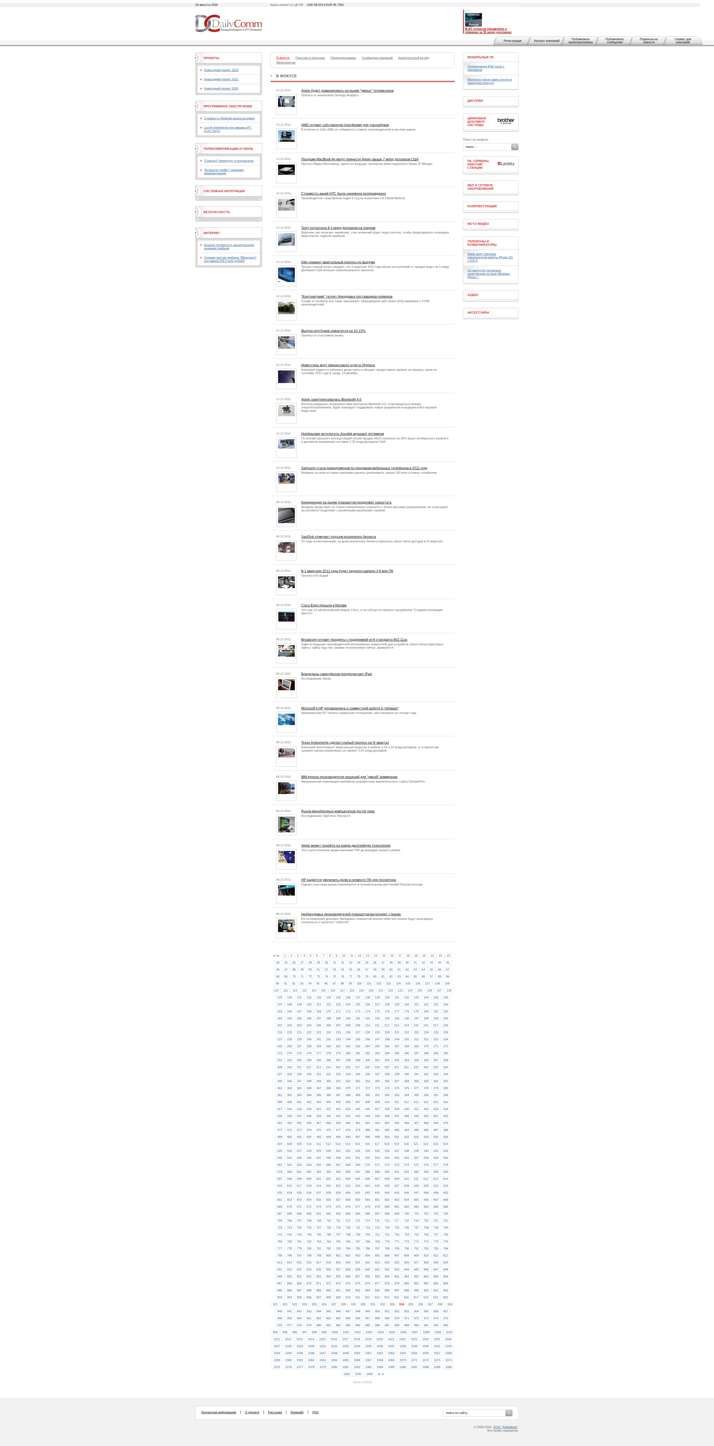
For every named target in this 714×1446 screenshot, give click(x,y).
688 (289, 1213)
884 (445, 1283)
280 (348, 1053)
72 (310, 976)
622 (348, 1185)
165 (279, 1011)
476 (328, 1130)
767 (357, 1241)
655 (318, 1199)
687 (279, 1213)
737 (416, 1227)
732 (367, 1227)
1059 (277, 1360)
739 (435, 1227)
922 (285, 1304)
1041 (437, 1346)
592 (406, 1171)
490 (289, 1137)
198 (426, 1018)
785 (357, 1248)
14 (375, 955)
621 (338, 1185)
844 (406, 1269)
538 (406, 1151)
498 (367, 1137)
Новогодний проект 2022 (221, 70)
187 (318, 1018)
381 (279, 1095)
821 (357, 1262)
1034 (357, 1346)
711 (338, 1220)
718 (406, 1220)
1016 (334, 1339)
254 (445, 1039)
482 (387, 1130)
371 (357, 1088)
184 (289, 1018)
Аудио (472, 295)
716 (386, 1220)
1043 (277, 1353)
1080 (334, 1367)
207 (338, 1025)
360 (426, 1081)
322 (406, 1067)
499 (377, 1137)
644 (387, 1192)
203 (299, 1025)
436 (289, 1116)
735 (396, 1227)
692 (328, 1213)
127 (439, 990)
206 (328, 1025)
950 (377, 1311)
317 (357, 1067)
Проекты (211, 58)
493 (318, 1137)
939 (449, 1304)
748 (348, 1234)
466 (406, 1123)
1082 (357, 1367)
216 (425, 1025)
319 (377, 1067)
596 (445, 1171)
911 (357, 1297)
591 (396, 1171)
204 (309, 1025)
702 (426, 1213)
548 (328, 1157)
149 (299, 1004)
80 (375, 976)
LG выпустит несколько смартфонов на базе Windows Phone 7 (488, 274)
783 (338, 1248)
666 (426, 1199)
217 (435, 1025)
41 (415, 962)
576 (426, 1164)
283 (377, 1053)
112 (295, 990)
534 (367, 1151)
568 (348, 1164)
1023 (414, 1339)
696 (367, 1213)
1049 (345, 1353)
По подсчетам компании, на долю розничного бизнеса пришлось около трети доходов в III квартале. (372, 541)
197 (416, 1018)
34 (358, 962)
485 (416, 1130)
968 (377, 1318)
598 (289, 1178)
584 (328, 1171)
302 (387, 1060)
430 (406, 1109)
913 (377, 1297)
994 (275, 1332)
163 (435, 1004)
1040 (425, 1346)
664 (406, 1199)
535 (377, 1151)
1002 (357, 1332)
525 (279, 1151)
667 (435, 1199)
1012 (288, 1339)
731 (357, 1227)
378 (426, 1088)
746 (328, 1234)
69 (286, 976)
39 (399, 962)
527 (299, 1151)
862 (406, 1276)
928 (343, 1304)
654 (309, 1199)
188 (328, 1018)
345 (279, 1081)
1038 (402, 1346)
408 (367, 1102)
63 (415, 969)
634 (289, 1192)
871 (318, 1283)
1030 (311, 1346)
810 (426, 1255)
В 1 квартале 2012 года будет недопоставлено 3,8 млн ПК (347, 571)
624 (367, 1185)
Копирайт (297, 1412)
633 (279, 1192)
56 (358, 969)
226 (348, 1032)
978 (299, 1325)
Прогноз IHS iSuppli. (315, 575)
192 (367, 1018)
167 (299, 1011)
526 (289, 1151)
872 (328, 1283)
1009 (437, 1332)
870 (309, 1283)
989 (406, 1325)
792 (426, 1248)
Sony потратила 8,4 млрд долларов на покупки (338, 228)
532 (348, 1151)
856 (348, 1276)
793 (435, 1248)
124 (410, 990)
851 (299, 1276)
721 (435, 1220)
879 (396, 1283)
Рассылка (275, 1412)
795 (279, 1255)
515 (357, 1144)
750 (367, 1234)
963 (328, 1318)
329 (299, 1074)
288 (426, 1053)
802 (348, 1255)
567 (338, 1164)
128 (449, 990)
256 (289, 1046)
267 (396, 1046)
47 (286, 969)
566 (328, 1164)
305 (416, 1060)
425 (357, 1109)
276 (309, 1053)
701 (416, 1213)
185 (299, 1018)
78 (358, 976)
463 (377, 1123)
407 (357, 1102)
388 (348, 1095)
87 (431, 976)
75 (334, 976)
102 (378, 983)
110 (276, 990)
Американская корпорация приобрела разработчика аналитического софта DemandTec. (363, 781)
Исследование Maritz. (316, 678)
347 (299, 1081)
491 (299, 1137)
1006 (403, 1332)
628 (406, 1185)
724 (289, 1227)
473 (299, 1130)
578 (445, 1164)
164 (445, 1004)
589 (377, 1171)
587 (357, 1171)
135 (338, 997)
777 (279, 1248)
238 (289, 1039)
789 (396, 1248)
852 (309, 1276)
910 (348, 1297)
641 (357, 1192)
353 (357, 1081)
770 (387, 1241)
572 (387, 1164)
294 (309, 1060)
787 (377, 1248)
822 (367, 1262)
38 (391, 962)
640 (348, 1192)
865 (435, 1276)
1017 (345, 1339)
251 (416, 1039)
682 (406, 1206)
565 (318, 1164)
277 (318, 1053)
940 (279, 1311)
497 (357, 1137)
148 (289, 1004)
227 (357, 1032)
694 (348, 1213)
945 (328, 1311)
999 (324, 1332)
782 (328, 1248)
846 (426, 1269)
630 (426, 1185)
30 (326, 962)
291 (279, 1060)
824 (387, 1262)
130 (289, 997)
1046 (311, 1353)
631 (435, 1185)
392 (387, 1095)
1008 (426, 1332)
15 (383, 955)
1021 (391, 1339)
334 (348, 1074)
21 (432, 955)
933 (392, 1304)
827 (416, 1262)
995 (285, 1332)
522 (425, 1144)
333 (338, 1074)
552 (367, 1157)
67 (447, 969)
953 (406, 1311)
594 (426, 1171)
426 (367, 1109)
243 (338, 1039)
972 (416, 1318)
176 (387, 1011)
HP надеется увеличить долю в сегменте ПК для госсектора (348, 880)
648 (426, 1192)
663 (396, 1199)
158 (387, 1004)
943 (309, 1311)
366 (309, 1088)
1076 (288, 1367)
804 (367, 1255)
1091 (346, 1374)
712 (347, 1220)
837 (338, 1269)
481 (377, 1130)
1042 (448, 1346)
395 (416, 1095)
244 (348, 1039)
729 (338, 1227)
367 (318, 1088)
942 (299, 1311)
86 (423, 976)
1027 (277, 1346)
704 (445, 1213)
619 (318, 1185)
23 (448, 955)
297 (338, 1060)
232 (406, 1032)
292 (289, 1060)
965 (348, 1318)
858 (367, 1276)
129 (279, 997)
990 (416, 1325)
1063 (322, 1360)
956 (435, 1311)
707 (299, 1220)
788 (387, 1248)
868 (289, 1283)
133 (318, 997)
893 (357, 1290)
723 (279, 1227)
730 (348, 1227)
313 (318, 1067)
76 (342, 976)
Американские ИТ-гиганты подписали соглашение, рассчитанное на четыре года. (359, 712)
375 (396, 1088)
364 (289, 1088)
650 (445, 1192)
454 (289, 1123)
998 (314, 1332)
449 (416, 1116)
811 (435, 1255)
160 (406, 1004)
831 (279, 1269)
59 (383, 969)
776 (445, 1241)
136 (348, 997)
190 (348, 1018)
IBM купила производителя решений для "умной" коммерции (349, 777)
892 (348, 1290)
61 (399, 969)
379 (435, 1088)
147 (279, 1004)
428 (387, 1109)
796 (289, 1255)
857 (357, 1276)
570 (367, 1164)
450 (426, 1116)
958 (279, 1318)
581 (299, 1171)
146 (445, 997)
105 (408, 983)
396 (426, 1095)
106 (417, 983)
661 (377, 1199)
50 (310, 969)
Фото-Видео (478, 223)
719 (416, 1220)
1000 (334, 1332)
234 (426, 1032)
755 (416, 1234)
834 (309, 1269)
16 (392, 955)
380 (445, 1088)
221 (299, 1032)
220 (289, 1032)
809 (416, 1255)
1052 (380, 1353)
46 (277, 969)
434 (445, 1109)
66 (439, 969)
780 (309, 1248)
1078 (311, 1367)
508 (289, 1144)
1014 (311, 1339)
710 (328, 1220)
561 (279, 1164)
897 (396, 1290)
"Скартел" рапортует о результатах (229, 160)
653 (299, 1199)
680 (387, 1206)
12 (359, 955)
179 (416, 1011)
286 (406, 1053)
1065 (345, 1360)
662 (387, 1199)
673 (318, 1206)
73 (318, 976)
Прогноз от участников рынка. (322, 335)
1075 (277, 1367)
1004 (380, 1332)
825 (396, 1262)
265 (377, 1046)
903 (279, 1297)
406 (348, 1102)
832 (289, 1269)
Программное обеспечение (228, 106)
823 (377, 1262)
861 (396, 1276)
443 (357, 1116)
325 (435, 1067)
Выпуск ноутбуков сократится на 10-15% (333, 331)
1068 (380, 1360)
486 (426, 1130)
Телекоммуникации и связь (228, 148)
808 (406, 1255)
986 (377, 1325)
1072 (425, 1360)
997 (304, 1332)
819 (338, 1262)
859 (377, 1276)
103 (388, 983)
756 (426, 1234)
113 (304, 990)
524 (445, 1144)
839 (357, 1269)
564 (309, 1164)
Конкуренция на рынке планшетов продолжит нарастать (346, 502)
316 (347, 1067)
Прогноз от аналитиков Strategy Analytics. (330, 95)
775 (435, 1241)
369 (338, 1088)
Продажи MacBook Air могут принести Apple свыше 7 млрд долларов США (360, 159)
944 (318, 1311)
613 (435, 1178)
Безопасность (217, 212)
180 (426, 1011)
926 (324, 1304)
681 (396, 1206)
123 (400, 990)
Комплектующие (482, 206)
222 (309, 1032)
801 (338, 1255)
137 (357, 997)
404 (328, 1102)
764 (328, 1241)
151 (318, 1004)
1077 (299, 1367)
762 (309, 1241)
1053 (391, 1353)
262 (348, 1046)
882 (426, 1283)
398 (445, 1095)
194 (387, 1018)
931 (372, 1304)
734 (387, 1227)
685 (435, 1206)
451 (435, 1116)
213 (396, 1025)
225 (338, 1032)
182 (445, 1011)
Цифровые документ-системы (476, 122)
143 (416, 997)
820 (348, 1262)
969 (387, 1318)
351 (338, 1081)
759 (279, 1241)
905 (299, 1297)
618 (309, 1185)
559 (435, 1157)
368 (328, 1088)
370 (348, 1088)
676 (348, 1206)
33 (350, 962)
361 (435, 1081)
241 (318, 1039)
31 (334, 962)
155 (357, 1004)
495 (338, 1137)
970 (396, 1318)
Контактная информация (218, 1412)
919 (435, 1297)
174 (367, 1011)
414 (425, 1102)
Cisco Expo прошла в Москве (324, 605)
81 (383, 976)
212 (386, 1025)
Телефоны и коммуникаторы (482, 243)
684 (426, 1206)
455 (299, 1123)
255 (279, 1046)
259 (318, 1046)
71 (302, 976)
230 (387, 1032)
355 (377, 1081)
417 (279, 1109)
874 (348, 1283)
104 (398, 983)
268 (406, 1046)
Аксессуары (478, 312)
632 (445, 1185)
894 (367, 1290)
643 (377, 1192)
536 (387, 1151)
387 (338, 1095)
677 (357, 1206)
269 (416, 1046)
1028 (288, 1346)
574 (406, 1164)
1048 (334, 1353)
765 (338, 1241)
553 (377, 1157)
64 (423, 969)
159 (396, 1004)
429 (396, 1109)
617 (299, 1185)
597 (279, 1178)
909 (338, 1297)
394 (406, 1095)
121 (380, 990)
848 (445, 1269)
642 (367, 1192)
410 (387, 1102)
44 (439, 962)
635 (299, 1192)
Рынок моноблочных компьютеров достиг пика (338, 811)
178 (406, 1011)
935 (410, 1304)
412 (406, 1102)
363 (279, 1088)
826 (406, 1262)
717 (396, 1220)
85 (415, 976)
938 (440, 1304)
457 (318, 1123)
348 (309, 1081)
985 (367, 1325)
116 (333, 990)
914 (386, 1297)
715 (377, 1220)
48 (294, 969)
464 (387, 1123)
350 (328, 1081)
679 (377, 1206)
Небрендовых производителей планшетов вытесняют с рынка (351, 914)
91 (285, 983)
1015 (322, 1339)
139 (377, 997)
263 (357, 1046)
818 (328, 1262)
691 (318, 1213)
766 (348, 1241)
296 (328, 1060)
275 (299, 1053)
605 (357, 1178)
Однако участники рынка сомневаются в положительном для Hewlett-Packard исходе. (362, 884)
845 (416, 1269)
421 (318, 1109)
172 (348, 1011)
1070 (402, 1360)
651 (279, 1199)
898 (406, 1290)
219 (279, 1032)
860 (387, 1276)
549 (338, 1157)
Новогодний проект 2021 (221, 79)
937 (430, 1304)
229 (377, 1032)
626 (387, 1185)
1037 (391, 1346)
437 (299, 1116)
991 (426, 1325)
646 (406, 1192)
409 (377, 1102)
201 (279, 1025)
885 (279, 1290)
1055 (414, 1353)
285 (396, 1053)
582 (309, 1171)
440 (328, 1116)
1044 (288, 1353)
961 (309, 1318)
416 (445, 1102)
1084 (380, 1367)
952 (396, 1311)
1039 (414, 1346)
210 (367, 1025)
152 (328, 1004)
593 (416, 1171)
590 (387, 1171)
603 (338, 1178)
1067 (368, 1360)
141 (396, 997)
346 (289, 1081)
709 (318, 1220)
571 (377, 1164)
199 (435, 1018)
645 (396, 1192)
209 (357, 1025)
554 (387, 1157)
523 (435, 1144)
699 (396, 1213)
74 (326, 976)
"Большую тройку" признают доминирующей (224, 171)
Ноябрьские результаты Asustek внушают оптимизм (342, 434)
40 (407, 962)
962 (318, 1318)
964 (338, 1318)
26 (294, 962)
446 (387, 1116)
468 (426, 1123)
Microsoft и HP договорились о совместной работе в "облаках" (350, 708)
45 (447, 962)
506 (445, 1137)
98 (342, 983)
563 (299, 1164)
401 (299, 1102)
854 (328, 1276)
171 (338, 1011)
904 (289, 1297)
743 (299, 1234)
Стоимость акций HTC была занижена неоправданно (343, 194)
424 (348, 1109)
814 (289, 1262)
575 (416, 1164)
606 (367, 1178)
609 (396, 1178)
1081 (345, 1367)
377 (416, 1088)
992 (435, 1325)
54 (342, 969)
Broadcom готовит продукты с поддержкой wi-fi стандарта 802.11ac (354, 640)
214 (406, 1025)
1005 (392, 1332)
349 (318, 1081)
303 (396, 1060)
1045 (299, 1353)
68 (277, 976)
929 (353, 1304)
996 (294, 1332)
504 (426, 1137)
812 (445, 1255)
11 (351, 955)
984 (357, 1325)
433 (435, 1109)
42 (423, 962)
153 (338, 1004)
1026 (448, 1339)
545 (299, 1157)
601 (318, 1178)
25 (286, 962)
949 (367, 1311)
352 (348, 1081)
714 (367, 1220)
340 (406, 1074)
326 (445, 1067)
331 (318, 1074)
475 (318, 1130)
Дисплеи (475, 100)
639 (338, 1192)
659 (357, 1199)
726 (309, 1227)
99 (350, 983)
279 (338, 1053)
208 (348, 1025)
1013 (299, 1339)
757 (435, 1234)
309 (279, 1067)
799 (318, 1255)
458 (328, 1123)
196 (406, 1018)
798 (309, 1255)
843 (396, 1269)
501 (396, 1137)
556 (406, 1157)
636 (309, 1192)
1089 (437, 1367)
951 (387, 1311)
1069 (391, 1360)
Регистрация (513, 40)
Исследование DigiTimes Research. (326, 815)
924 (304, 1304)
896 (387, 1290)
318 (367, 1067)
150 (309, 1004)
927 (333, 1304)
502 (406, 1137)
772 (406, 1241)
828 (426, 1262)
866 (445, 1276)
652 (289, 1199)
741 (279, 1234)
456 (309, 1123)
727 (318, 1227)
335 (357, 1074)
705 (279, 1220)
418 (289, 1109)
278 (328, 1053)
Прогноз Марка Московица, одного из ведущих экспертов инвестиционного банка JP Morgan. (367, 163)
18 (408, 955)
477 (338, 1130)
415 (435, 1102)
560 (445, 1157)
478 (348, 1130)
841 (377, 1269)
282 (367, 1053)
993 (445, 1325)
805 (377, 1255)
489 (279, 1137)
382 (289, 1095)
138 (367, 997)
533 (357, 1151)
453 (279, 1123)
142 (406, 997)
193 (377, 1018)
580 (289, 1171)
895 (377, 1290)
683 (416, 1206)
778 (289, 1248)
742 (289, 1234)
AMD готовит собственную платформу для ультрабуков (345, 125)
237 (279, 1039)
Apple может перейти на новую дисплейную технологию (345, 846)
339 (396, 1074)
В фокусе (286, 76)
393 (396, 1095)
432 (426, 1109)
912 (367, 1297)
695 (357, 1213)
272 (445, 1046)
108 (437, 983)
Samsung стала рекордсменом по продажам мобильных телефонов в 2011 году (364, 468)
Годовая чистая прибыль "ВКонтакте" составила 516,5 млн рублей (230, 259)
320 (386, 1067)
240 (309, 1039)
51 (318, 969)
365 (299, 1088)
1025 (436, 1339)
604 (348, 1178)
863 (416, 1276)
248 (387, 1039)
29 (318, 962)
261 (338, 1046)
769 (377, 1241)
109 (447, 983)
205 (318, 1025)
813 (279, 1262)
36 (375, 962)
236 (445, 1032)
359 (416, 1081)
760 (289, 1241)
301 (377, 1060)
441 (338, 1116)
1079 (322, 1367)
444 (367, 1116)
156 (367, 1004)
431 (416, 1109)
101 (369, 983)
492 (309, 1137)
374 (387, 1088)
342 (426, 1074)
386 (328, 1095)
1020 (379, 1339)
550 (348, 1157)
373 (377, 1088)
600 (309, 1178)
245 (357, 1039)
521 (416, 1144)
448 (406, 1116)
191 (357, 1018)
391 (377, 1095)
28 (310, 962)
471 (279, 1130)
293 (299, 1060)
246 (367, 1039)
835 (318, 1269)
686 (445, 1206)
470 (445, 1123)
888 (309, 1290)
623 (357, 1185)
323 (416, 1067)
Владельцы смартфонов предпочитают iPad (336, 674)
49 (302, 969)
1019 (368, 1339)
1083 (368, 1367)
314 (328, 1067)
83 (399, 976)
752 (387, 1234)
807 (396, 1255)
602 (328, 1178)
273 (279, 1053)
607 (377, 1178)
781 (318, 1248)
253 (435, 1039)
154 (348, 1004)
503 (416, 1137)
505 (435, 1137)
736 (406, 1227)
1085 (391, 1367)
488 (445, 1130)
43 (431, 962)
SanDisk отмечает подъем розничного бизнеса (338, 537)
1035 (368, 1346)
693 (338, 1213)
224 (328, 1032)
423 (338, 1109)
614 (445, 1178)
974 (435, 1318)
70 (294, 976)
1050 (357, 1353)
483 (396, 1130)
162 (426, 1004)
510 (309, 1144)
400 (289, 1102)
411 (396, 1102)
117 (342, 990)
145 (435, 997)
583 (318, 1171)
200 (445, 1018)
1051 (368, 1353)
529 (318, 1151)
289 (435, 1053)
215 (416, 1025)
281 (357, 1053)
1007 (414, 1332)
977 (289, 1325)
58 (375, 969)
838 (348, 1269)
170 (328, 1011)
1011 (277, 1339)
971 (406, 1318)
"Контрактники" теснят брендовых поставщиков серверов (346, 297)
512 (328, 1144)
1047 (322, 1353)
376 (406, 1088)
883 (435, 1283)
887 (299, 1290)
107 (427, 983)
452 (445, 1116)
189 (338, 1018)
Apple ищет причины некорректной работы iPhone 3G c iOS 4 (490, 257)
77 (350, 976)
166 (289, 1011)
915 (396, 1297)
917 (416, 1297)
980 (318, 1325)
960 (299, 1318)
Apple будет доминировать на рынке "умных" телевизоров (347, 91)
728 (328, 1227)
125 (419, 990)
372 (367, 1088)
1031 (322, 1346)
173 (357, 1011)
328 (289, 1074)
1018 (356, 1339)
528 (309, 1151)
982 (338, 1325)
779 (299, 1248)
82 (391, 976)
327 (279, 1074)
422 (328, 1109)
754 (406, 1234)
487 (435, 1130)
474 (309, 1130)
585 (338, 1171)
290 (445, 1053)
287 (416, 1053)
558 (426, 1157)
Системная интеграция (224, 191)
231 (396, 1032)
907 (318, 1297)
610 (406, 1178)
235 (435, 1032)
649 (435, 1192)
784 (348, 1248)
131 (299, 997)
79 (366, 976)
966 (357, 1318)
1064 (334, 1360)
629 (416, 1185)
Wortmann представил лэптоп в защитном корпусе (489, 81)
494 (328, 1137)
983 (348, 1325)
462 (367, 1123)
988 (396, 1325)
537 (396, 1151)
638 (328, 1192)
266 (387, 1046)
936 (420, 1304)
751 (377, 1234)
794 (445, 1248)
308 (445, 1060)
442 (348, 1116)
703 (435, 1213)
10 (343, 955)
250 (406, 1039)
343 (435, 1074)
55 (350, 969)
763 (318, 1241)
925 (314, 1304)
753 (396, 1234)
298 (348, 1060)
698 (387, 1213)
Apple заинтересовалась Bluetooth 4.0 (331, 399)
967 (367, 1318)
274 (289, 1053)
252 (426, 1039)
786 (367, 1248)
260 (328, 1046)
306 (426, 1060)
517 (377, 1144)
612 (425, 1178)
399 (279, 1102)
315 (338, 1067)
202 (289, 1025)
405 (338, 1102)
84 (407, 976)
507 (279, 1144)
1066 (357, 1360)
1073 (437, 1360)
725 (299, 1227)
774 (426, 1241)
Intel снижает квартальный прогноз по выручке (338, 262)
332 (328, 1074)
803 (357, 1255)
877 (377, 1283)
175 (377, 1011)
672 (309, 1206)
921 (275, 1304)
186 (309, 1018)
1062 (311, 1360)
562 (289, 1164)
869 (299, 1283)
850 (289, 1276)
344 (445, 1074)
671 (299, 1206)
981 (328, 1325)
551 (357, 1157)
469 (435, 1123)
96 (326, 983)
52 (326, 969)
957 (445, 1311)
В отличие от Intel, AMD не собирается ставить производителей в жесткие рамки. (358, 129)
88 (439, 976)
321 (396, 1067)
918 (425, 1297)
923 (294, 1304)
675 (338, 1206)
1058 (448, 1353)
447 (396, 1116)
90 (277, 983)
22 (440, 955)
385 (318, 1095)
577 (435, 1164)
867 (279, 1283)
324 (425, 1067)
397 (435, 1095)
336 (367, 1074)
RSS (315, 1412)
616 (289, 1185)
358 (406, 1081)
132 (309, 997)
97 (334, 983)
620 (328, 1185)
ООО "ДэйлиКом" (505, 1427)
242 (328, 1039)
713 (357, 1220)
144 (426, 997)
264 (367, 1046)
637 (318, 1192)
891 (338, 1290)
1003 (369, 1332)
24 (277, 962)
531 (338, 1151)
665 (416, 1199)
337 (377, 1074)
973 (426, 1318)
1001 (346, 1332)
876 (367, 1283)
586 (348, 1171)
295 (318, 1060)
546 (309, 1157)
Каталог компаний (546, 40)
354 (367, 1081)
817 (318, 1262)
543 (279, 1157)
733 (377, 1227)
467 (416, 1123)
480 (367, 1130)
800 (328, 1255)
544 (289, 1157)
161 (416, 1004)
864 (426, 1276)
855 (338, 1276)
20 (424, 955)
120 (370, 990)
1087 (414, 1367)
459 (338, 1123)
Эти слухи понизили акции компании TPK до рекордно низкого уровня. (351, 850)
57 (366, 969)
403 (318, 1102)
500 (387, 1137)
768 (367, 1241)
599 (299, 1178)
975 (445, 1318)
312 (308, 1067)
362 (445, 1081)
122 (390, 990)
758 (445, 1234)
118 (351, 990)
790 (406, 1248)
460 (348, 1123)
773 (416, 1241)
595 (435, 1171)
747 (338, 1234)
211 (377, 1025)
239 (299, 1039)
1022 (402, 1339)
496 (348, 1137)
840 (367, 1269)
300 (367, 1060)
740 (445, 1227)
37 (383, 962)
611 (416, 1178)
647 (416, 1192)
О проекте (252, 1412)
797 (299, 1255)
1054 (402, 1353)
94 (310, 983)
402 (309, 1102)
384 (309, 1095)
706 (289, 1220)
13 (367, 955)
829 (435, 1262)
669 (279, 1206)
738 (426, 1227)
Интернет (212, 233)
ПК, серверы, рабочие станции (478, 164)
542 (445, 1151)
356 (387, 1081)
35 (366, 962)
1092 (358, 1374)
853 (318, 1276)
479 (357, 1130)
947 (348, 1311)
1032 (334, 1346)
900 (426, 1290)
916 (406, 1297)
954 (416, 1311)
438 (309, 1116)
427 (377, 1109)
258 (309, 1046)
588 (367, 1171)
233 (416, 1032)
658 (348, 1199)
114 (314, 990)
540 (426, 1151)
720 (425, 1220)
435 (279, 1116)
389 (357, 1095)
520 (406, 1144)
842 (387, 1269)
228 (367, 1032)
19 (416, 955)
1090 (448, 1367)
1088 (425, 1367)
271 (435, 1046)
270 (426, 1046)
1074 (448, 1360)
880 (406, 1283)
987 (387, 1325)
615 (279, 1185)
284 (387, 1053)
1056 (425, 1353)
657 (338, 1199)
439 (318, 1116)
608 (387, 1178)
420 (309, 1109)
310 (289, 1067)
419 (299, 1109)
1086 (402, 1367)
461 (357, 1123)
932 (382, 1304)
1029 (299, 1346)
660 (367, 1199)
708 (309, 1220)
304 (406, 1060)
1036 (380, 1346)
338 (387, 1074)
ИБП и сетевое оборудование (480, 187)
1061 (299, 1360)
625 (377, 1185)
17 (400, 955)
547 (318, 1157)
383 (299, 1095)
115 (323, 990)
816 (309, 1262)
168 (309, 1011)
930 (363, 1304)
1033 (345, 1346)
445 (377, 1116)
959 (289, 1318)
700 (406, 1213)
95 (318, 983)
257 (299, 1046)
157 (377, 1004)
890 (328, 1290)
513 (338, 1144)
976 (279, 1325)
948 (357, 1311)
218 (445, 1025)
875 (357, 1283)
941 (289, 1311)
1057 (437, 1353)
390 (367, 1095)
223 (318, 1032)
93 (301, 983)
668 (445, 1199)
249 (396, 1039)
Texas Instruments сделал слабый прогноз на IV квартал (345, 743)
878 (387, 1283)
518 (386, 1144)
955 (426, 1311)
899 (416, 1290)
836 (328, 1269)
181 (435, 1011)
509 (299, 1144)
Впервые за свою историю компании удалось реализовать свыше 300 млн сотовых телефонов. (369, 472)
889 (318, 1290)
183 (279, 1018)
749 (357, 1234)
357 (396, 1081)
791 (416, 1248)
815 (299, 1262)
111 (285, 990)
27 (302, 962)
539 (416, 1151)
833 (299, 1269)
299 (357, 1060)
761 (299, 1241)
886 (289, 1290)
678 (367, 1206)
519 (396, 1144)
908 (328, 1297)
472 (289, 1130)
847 (435, 1269)
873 (338, 1283)
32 (342, 962)
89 (447, 976)
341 (416, 1074)
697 (377, 1213)
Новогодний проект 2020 (221, 88)
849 (279, 1276)
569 (357, 1164)
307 (435, 1060)
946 (338, 1311)
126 (429, 990)
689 (299, 1213)
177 (396, 1011)
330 (309, 1074)
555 (396, 1157)
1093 (369, 1374)
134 (328, 997)
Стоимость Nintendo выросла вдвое (229, 118)
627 (396, 1185)
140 (387, 997)
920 (445, 1297)
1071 (414, 1360)
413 (416, 1102)
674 (328, 1206)
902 (445, 1290)
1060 (288, 1360)
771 (396, 1241)
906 (309, 1297)
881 (416, 1283)
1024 (425, 1339)
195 (396, 1018)
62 (407, 969)
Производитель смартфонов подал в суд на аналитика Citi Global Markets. (353, 198)
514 (347, 1144)
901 (435, 1290)
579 (279, 1171)
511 (318, 1144)
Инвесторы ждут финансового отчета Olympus (338, 365)
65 (431, 969)
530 (328, 1151)
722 (445, 1220)
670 (289, 1206)
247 (377, 1039)
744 (309, 1234)
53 (334, 969)
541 (435, 1151)
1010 (449, 1332)
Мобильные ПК (480, 57)
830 (445, 1262)
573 (396, 1164)
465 (396, 1123)
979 (309, 1325)
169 (318, 1011)
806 (387, 1255)
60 (391, 969)
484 (406, 1130)
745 (318, 1234)
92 (293, 983)
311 (299, 1067)
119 (361, 990)
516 (367, 1144)
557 (416, 1157)
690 (309, 1213)
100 (359, 983)
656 (328, 1199)
